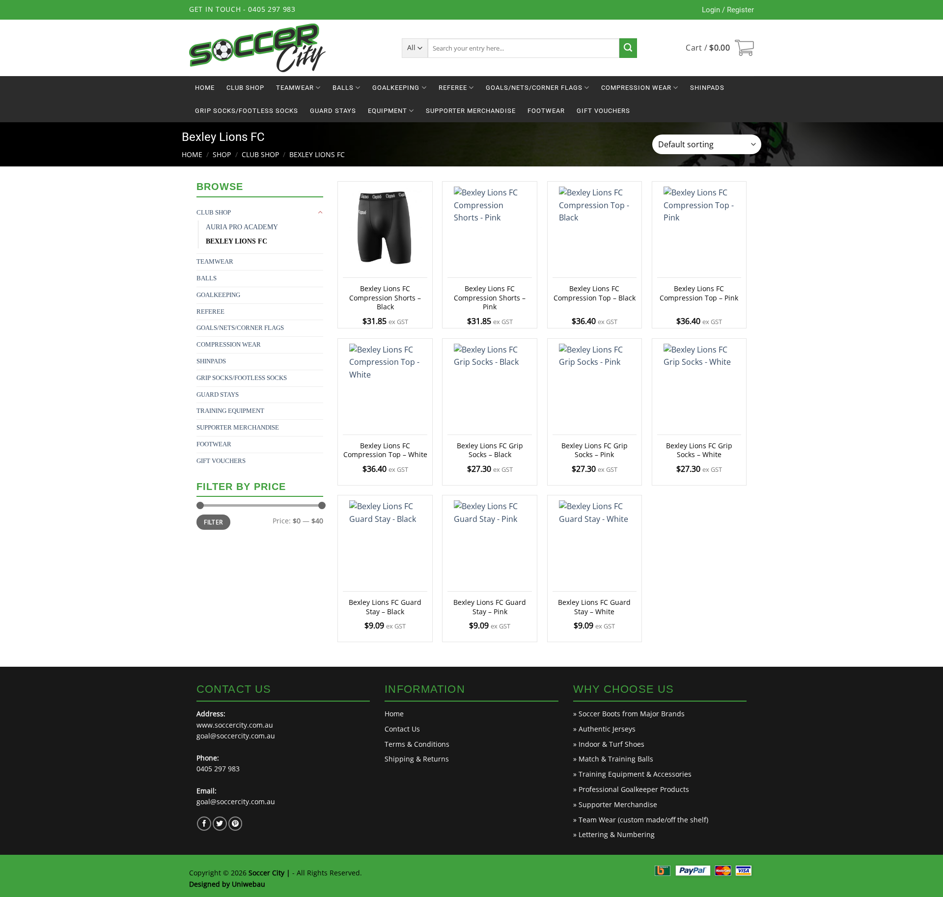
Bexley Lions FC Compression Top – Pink (699, 293)
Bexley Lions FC (236, 241)
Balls (343, 87)
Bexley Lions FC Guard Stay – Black (385, 607)
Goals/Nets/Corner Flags (534, 87)
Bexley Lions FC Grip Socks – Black (490, 450)
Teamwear (295, 87)
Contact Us (402, 729)
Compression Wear (636, 87)
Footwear (546, 110)
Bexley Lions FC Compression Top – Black (595, 293)
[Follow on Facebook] (204, 823)
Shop (222, 154)
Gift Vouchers (603, 110)
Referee (453, 87)
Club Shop (245, 87)
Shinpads (707, 87)
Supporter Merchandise (471, 110)
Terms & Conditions (417, 744)
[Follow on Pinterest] (235, 823)
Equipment (387, 110)
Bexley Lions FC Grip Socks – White (699, 450)
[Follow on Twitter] (220, 823)
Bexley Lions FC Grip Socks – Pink (594, 450)
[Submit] (628, 48)
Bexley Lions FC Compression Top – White (385, 450)
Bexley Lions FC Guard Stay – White (594, 607)
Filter (213, 522)
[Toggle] (320, 212)
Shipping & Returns (417, 758)
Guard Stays (333, 110)
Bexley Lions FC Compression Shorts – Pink (490, 297)
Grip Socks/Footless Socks (246, 110)
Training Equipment (230, 410)
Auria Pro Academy (242, 227)
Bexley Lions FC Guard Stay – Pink (489, 607)
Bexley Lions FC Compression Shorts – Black (385, 297)
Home (205, 87)
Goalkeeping (395, 87)
